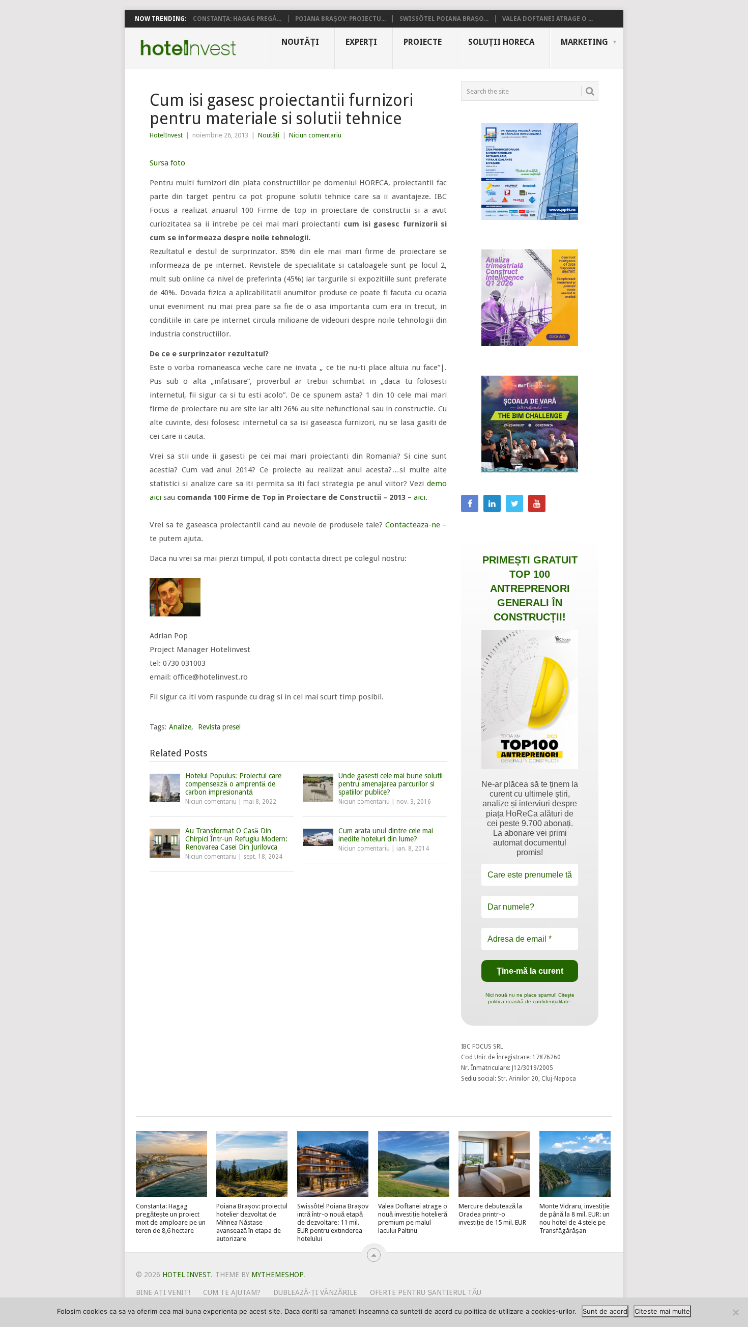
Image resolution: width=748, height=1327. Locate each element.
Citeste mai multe (662, 1311)
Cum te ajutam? (232, 1292)
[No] (735, 1312)
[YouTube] (536, 503)
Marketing (584, 42)
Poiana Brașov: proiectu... (340, 18)
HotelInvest (166, 135)
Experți (361, 42)
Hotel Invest (188, 48)
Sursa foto (167, 162)
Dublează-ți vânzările (315, 1292)
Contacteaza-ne (412, 524)
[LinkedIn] (492, 503)
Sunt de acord (605, 1311)
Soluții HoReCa (501, 42)
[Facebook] (469, 503)
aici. (419, 497)
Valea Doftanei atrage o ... (547, 18)
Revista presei (219, 727)
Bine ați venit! (163, 1292)
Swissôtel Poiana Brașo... (443, 18)
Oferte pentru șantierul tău (425, 1292)
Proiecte (423, 42)
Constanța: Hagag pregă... (237, 18)
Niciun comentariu (315, 135)
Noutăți (300, 42)
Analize (180, 727)
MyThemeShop (277, 1274)
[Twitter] (514, 503)
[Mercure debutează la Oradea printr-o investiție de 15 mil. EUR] (494, 1164)
